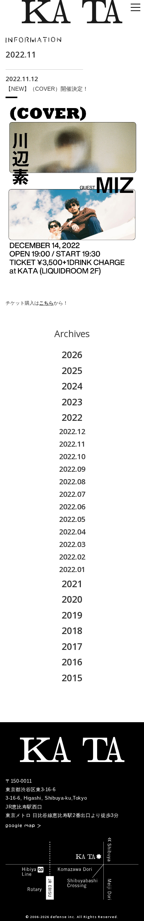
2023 (72, 401)
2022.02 (72, 557)
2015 (72, 677)
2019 (72, 615)
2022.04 (72, 532)
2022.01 (72, 569)
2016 (72, 661)
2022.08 (72, 482)
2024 (72, 386)
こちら (46, 303)
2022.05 (72, 519)
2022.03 (72, 544)
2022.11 (72, 444)
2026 (72, 354)
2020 (72, 599)
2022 (72, 417)
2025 (72, 370)
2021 (72, 583)
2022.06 (72, 507)
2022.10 (72, 456)
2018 (72, 630)
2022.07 (72, 494)
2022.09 (72, 469)
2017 (72, 646)
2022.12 (72, 431)
